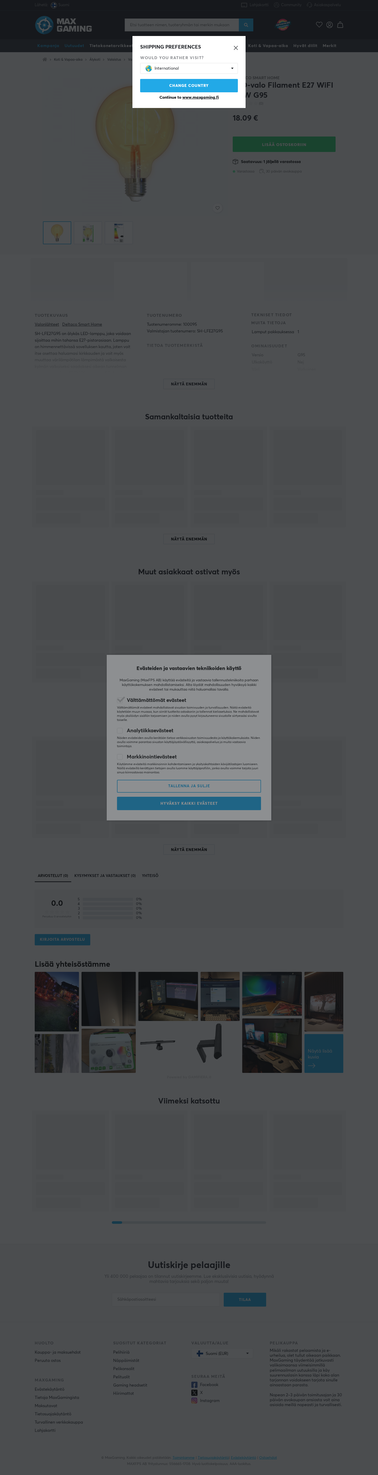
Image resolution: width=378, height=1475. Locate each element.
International (167, 68)
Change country (189, 86)
